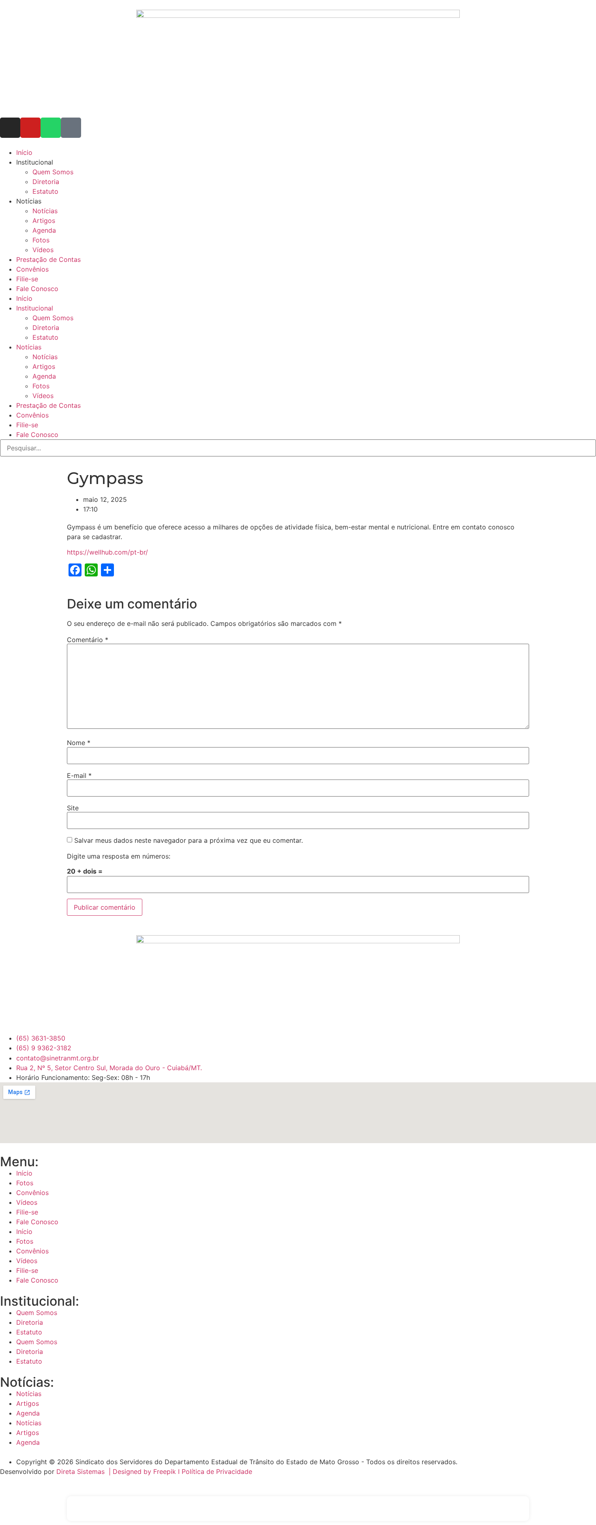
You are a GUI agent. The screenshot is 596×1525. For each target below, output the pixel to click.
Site (73, 808)
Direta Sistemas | (84, 1471)
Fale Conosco (37, 289)
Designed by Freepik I (147, 1471)
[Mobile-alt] (71, 128)
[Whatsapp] (51, 128)
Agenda (44, 230)
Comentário (87, 639)
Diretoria (45, 182)
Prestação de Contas (48, 259)
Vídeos (43, 250)
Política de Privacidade (217, 1471)
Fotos (40, 240)
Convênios (32, 269)
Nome (78, 742)
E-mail (79, 775)
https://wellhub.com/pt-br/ (107, 552)
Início (24, 152)
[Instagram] (10, 128)
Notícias (45, 211)
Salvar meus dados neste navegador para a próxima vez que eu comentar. (188, 840)
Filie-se (27, 279)
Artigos (43, 220)
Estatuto (45, 191)
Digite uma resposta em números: (118, 856)
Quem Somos (52, 172)
